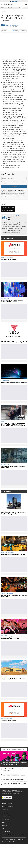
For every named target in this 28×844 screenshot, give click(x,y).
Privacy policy (5, 809)
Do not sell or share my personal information (12, 834)
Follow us (16, 30)
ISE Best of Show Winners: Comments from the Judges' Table (15, 763)
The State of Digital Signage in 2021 (14, 775)
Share (5, 30)
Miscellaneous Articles (8, 210)
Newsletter (24, 30)
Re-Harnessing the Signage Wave (13, 779)
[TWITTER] (9, 219)
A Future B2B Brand (6, 831)
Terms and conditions (7, 803)
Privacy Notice (20, 191)
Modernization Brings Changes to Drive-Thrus (13, 769)
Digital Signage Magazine (12, 25)
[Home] (14, 1)
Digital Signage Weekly (8, 207)
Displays (21, 7)
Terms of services (18, 190)
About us (4, 822)
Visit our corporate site (12, 793)
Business (3, 11)
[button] (2, 4)
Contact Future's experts (7, 806)
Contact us (4, 825)
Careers (3, 828)
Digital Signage (11, 7)
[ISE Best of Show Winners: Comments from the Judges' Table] (14, 759)
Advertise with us (6, 819)
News (3, 24)
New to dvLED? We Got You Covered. (14, 784)
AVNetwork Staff (11, 24)
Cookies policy (5, 813)
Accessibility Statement (7, 816)
